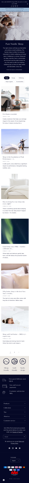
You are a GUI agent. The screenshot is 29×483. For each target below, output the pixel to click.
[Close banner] (27, 4)
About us (7, 416)
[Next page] (18, 352)
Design (13, 78)
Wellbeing (21, 78)
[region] (14, 4)
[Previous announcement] (3, 9)
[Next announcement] (26, 9)
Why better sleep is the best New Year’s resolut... (14, 292)
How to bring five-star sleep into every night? (14, 203)
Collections (7, 408)
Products (6, 403)
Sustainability (19, 81)
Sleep (6, 78)
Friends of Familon (17, 432)
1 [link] (10, 352)
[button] (4, 14)
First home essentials (10, 114)
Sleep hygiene (9, 81)
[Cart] (20, 14)
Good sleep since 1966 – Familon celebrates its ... (14, 248)
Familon (18, 478)
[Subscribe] (24, 437)
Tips (5, 412)
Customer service (9, 421)
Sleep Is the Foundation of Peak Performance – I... (13, 158)
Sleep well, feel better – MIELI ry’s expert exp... (14, 335)
